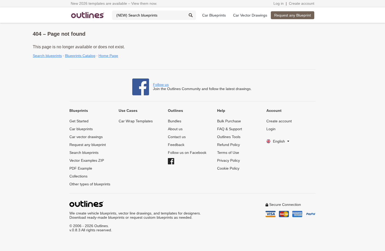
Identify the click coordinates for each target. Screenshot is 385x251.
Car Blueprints (214, 15)
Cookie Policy (228, 168)
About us (175, 129)
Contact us (177, 137)
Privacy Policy (228, 160)
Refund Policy (228, 145)
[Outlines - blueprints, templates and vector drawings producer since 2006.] (88, 15)
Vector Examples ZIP (86, 160)
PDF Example (80, 168)
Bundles (174, 121)
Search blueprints (47, 56)
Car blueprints (81, 129)
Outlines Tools (228, 137)
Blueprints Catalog (80, 56)
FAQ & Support (229, 129)
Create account (301, 3)
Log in (278, 3)
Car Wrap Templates (136, 121)
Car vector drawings (86, 137)
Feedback (176, 145)
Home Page (108, 56)
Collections (78, 176)
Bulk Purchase (229, 121)
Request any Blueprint (292, 15)
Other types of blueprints (89, 184)
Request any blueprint (87, 145)
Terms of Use (228, 152)
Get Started (79, 121)
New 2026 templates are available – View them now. (114, 3)
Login (271, 129)
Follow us (161, 84)
